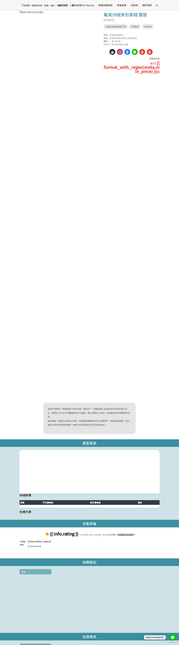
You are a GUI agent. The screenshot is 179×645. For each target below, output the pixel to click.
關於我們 (147, 5)
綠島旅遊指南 (105, 5)
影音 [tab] (23, 571)
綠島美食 (121, 5)
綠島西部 (109, 20)
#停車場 (135, 26)
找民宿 (134, 5)
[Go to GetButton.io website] (173, 642)
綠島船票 (63, 5)
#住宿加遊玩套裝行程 (116, 26)
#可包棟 (147, 26)
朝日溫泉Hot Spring (83, 5)
